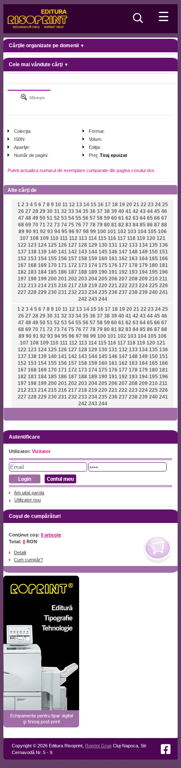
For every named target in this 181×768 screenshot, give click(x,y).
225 (153, 285)
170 (52, 265)
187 (72, 272)
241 (163, 292)
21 (136, 204)
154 (42, 258)
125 (52, 245)
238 (133, 292)
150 (153, 252)
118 (131, 238)
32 (64, 211)
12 (72, 204)
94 (57, 231)
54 (71, 218)
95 (64, 231)
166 (163, 258)
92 (43, 231)
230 (52, 292)
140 (52, 252)
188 (82, 272)
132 (123, 245)
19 (122, 204)
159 (92, 258)
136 (163, 245)
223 (133, 285)
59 (107, 218)
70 (35, 225)
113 (83, 238)
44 (150, 211)
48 (28, 218)
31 (57, 211)
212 (22, 285)
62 (128, 218)
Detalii (20, 552)
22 (143, 204)
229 (42, 292)
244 (102, 299)
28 (35, 211)
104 (142, 231)
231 (62, 292)
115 (102, 238)
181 (163, 265)
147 (123, 252)
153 (32, 258)
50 (42, 218)
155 (52, 258)
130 (102, 245)
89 (21, 231)
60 (114, 218)
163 (133, 258)
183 (32, 272)
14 (86, 204)
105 (152, 231)
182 (22, 272)
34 (78, 211)
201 (62, 279)
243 (92, 299)
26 (21, 211)
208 (133, 279)
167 (22, 265)
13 (79, 204)
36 (93, 211)
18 (115, 204)
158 (82, 258)
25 (165, 204)
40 (121, 211)
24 (158, 204)
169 (42, 265)
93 (50, 231)
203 (82, 279)
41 (128, 211)
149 (143, 252)
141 (62, 252)
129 (92, 245)
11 (65, 204)
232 (72, 292)
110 (54, 238)
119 (141, 238)
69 (28, 225)
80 (107, 225)
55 (78, 218)
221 (113, 285)
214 (42, 285)
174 (92, 265)
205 (102, 279)
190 (102, 272)
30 (50, 211)
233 (82, 292)
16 (101, 204)
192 (123, 272)
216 (62, 285)
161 (113, 258)
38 (107, 211)
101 (111, 231)
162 (123, 258)
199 (42, 279)
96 (72, 231)
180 (153, 265)
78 (93, 225)
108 (34, 238)
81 (114, 225)
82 (121, 225)
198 (32, 279)
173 (82, 265)
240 (153, 292)
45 (157, 211)
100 (101, 231)
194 (143, 272)
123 (32, 245)
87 (157, 225)
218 (82, 285)
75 (71, 225)
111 (64, 238)
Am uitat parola (29, 492)
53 (64, 218)
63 (135, 218)
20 (129, 204)
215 (52, 285)
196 (163, 272)
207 (123, 279)
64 (143, 218)
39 (114, 211)
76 (78, 225)
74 (64, 225)
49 (35, 218)
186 (62, 272)
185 (52, 272)
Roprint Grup (98, 745)
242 (82, 299)
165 (153, 258)
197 (22, 279)
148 (133, 252)
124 (42, 245)
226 (163, 285)
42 (135, 211)
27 (28, 211)
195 (153, 272)
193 (133, 272)
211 (163, 279)
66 (157, 218)
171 (62, 265)
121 (161, 238)
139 (42, 252)
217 (72, 285)
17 (108, 204)
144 (92, 252)
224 (143, 285)
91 (36, 231)
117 (121, 238)
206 (113, 279)
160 (102, 258)
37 (100, 211)
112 (73, 238)
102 (121, 231)
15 (93, 204)
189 (92, 272)
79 (100, 225)
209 (143, 279)
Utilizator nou (27, 499)
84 (135, 225)
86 (150, 225)
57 (93, 218)
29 (42, 211)
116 (112, 238)
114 (92, 238)
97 (79, 231)
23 (151, 204)
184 (42, 272)
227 (22, 292)
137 (22, 252)
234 (92, 292)
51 (50, 218)
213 (32, 285)
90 (29, 231)
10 (58, 204)
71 (42, 225)
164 (143, 258)
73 (57, 225)
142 (72, 252)
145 (102, 252)
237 (123, 292)
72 (50, 225)
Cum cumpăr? (28, 559)
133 (133, 245)
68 (21, 225)
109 (44, 238)
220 (102, 285)
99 (93, 231)
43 (143, 211)
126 (62, 245)
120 (150, 238)
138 (32, 252)
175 (102, 265)
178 (133, 265)
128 (82, 245)
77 (85, 225)
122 (22, 245)
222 (123, 285)
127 (72, 245)
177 (123, 265)
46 (164, 211)
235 (102, 292)
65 (150, 218)
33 (71, 211)
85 (143, 225)
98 (86, 231)
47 (21, 218)
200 (52, 279)
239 (143, 292)
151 (163, 252)
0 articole (51, 534)
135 (153, 245)
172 (72, 265)
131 (113, 245)
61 (121, 218)
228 (32, 292)
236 (113, 292)
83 (128, 225)
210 (153, 279)
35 (85, 211)
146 (113, 252)
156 (62, 258)
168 (32, 265)
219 (92, 285)
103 (132, 231)
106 (162, 231)
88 (164, 225)
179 (143, 265)
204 (92, 279)
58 (100, 218)
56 (85, 218)
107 (24, 238)
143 (82, 252)
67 (164, 218)
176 (113, 265)
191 (113, 272)
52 (57, 218)
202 (72, 279)
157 (72, 258)
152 (22, 258)
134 (143, 245)
